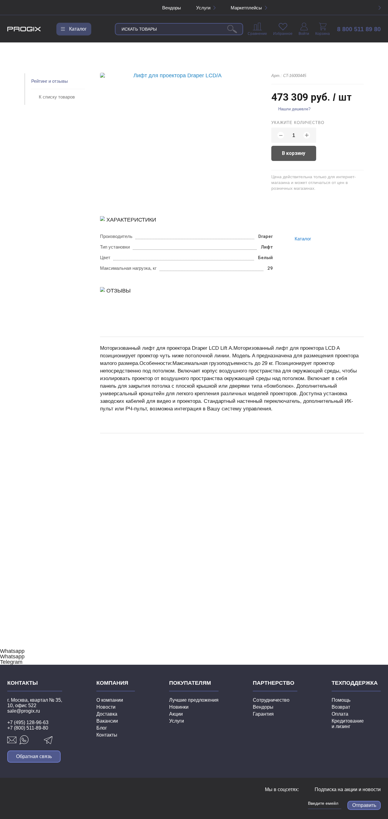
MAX (36, 739)
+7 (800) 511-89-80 (27, 727)
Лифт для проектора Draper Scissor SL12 (144, 538)
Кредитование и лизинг (348, 723)
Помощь (341, 700)
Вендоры (171, 7)
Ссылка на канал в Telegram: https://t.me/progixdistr (268, 802)
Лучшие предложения (194, 700)
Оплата (340, 714)
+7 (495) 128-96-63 (27, 722)
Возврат (341, 707)
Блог (101, 727)
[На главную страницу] (24, 29)
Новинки (179, 707)
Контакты (106, 734)
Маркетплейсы (246, 7)
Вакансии (107, 721)
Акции (176, 714)
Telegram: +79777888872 (48, 739)
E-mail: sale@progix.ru (11, 739)
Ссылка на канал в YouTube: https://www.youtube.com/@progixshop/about (279, 802)
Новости (105, 707)
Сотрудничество (271, 700)
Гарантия (263, 714)
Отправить (364, 805)
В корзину (293, 153)
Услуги (203, 7)
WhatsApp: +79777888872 (23, 739)
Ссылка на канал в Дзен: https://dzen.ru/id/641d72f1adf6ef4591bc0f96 (290, 802)
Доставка (106, 714)
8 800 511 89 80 (359, 29)
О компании (109, 700)
